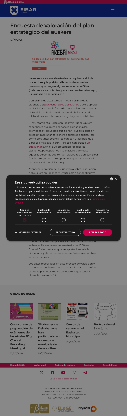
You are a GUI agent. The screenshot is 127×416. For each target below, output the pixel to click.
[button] (28, 232)
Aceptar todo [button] (97, 232)
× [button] (115, 179)
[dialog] (63, 208)
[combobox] (111, 178)
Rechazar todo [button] (65, 232)
